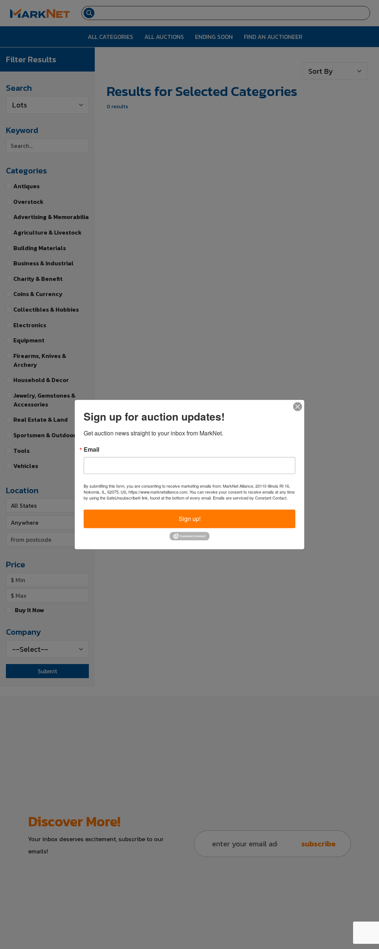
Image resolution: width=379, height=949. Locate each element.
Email (91, 449)
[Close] (297, 406)
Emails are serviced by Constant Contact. (250, 498)
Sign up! (190, 518)
